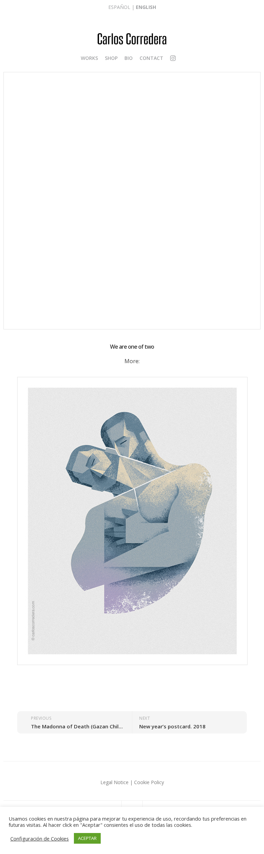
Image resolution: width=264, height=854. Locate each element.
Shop (111, 58)
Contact (151, 58)
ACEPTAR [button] (87, 838)
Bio (128, 58)
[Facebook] (179, 58)
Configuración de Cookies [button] (39, 838)
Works (89, 58)
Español (119, 7)
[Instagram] (173, 59)
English (146, 7)
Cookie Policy (149, 782)
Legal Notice (114, 782)
